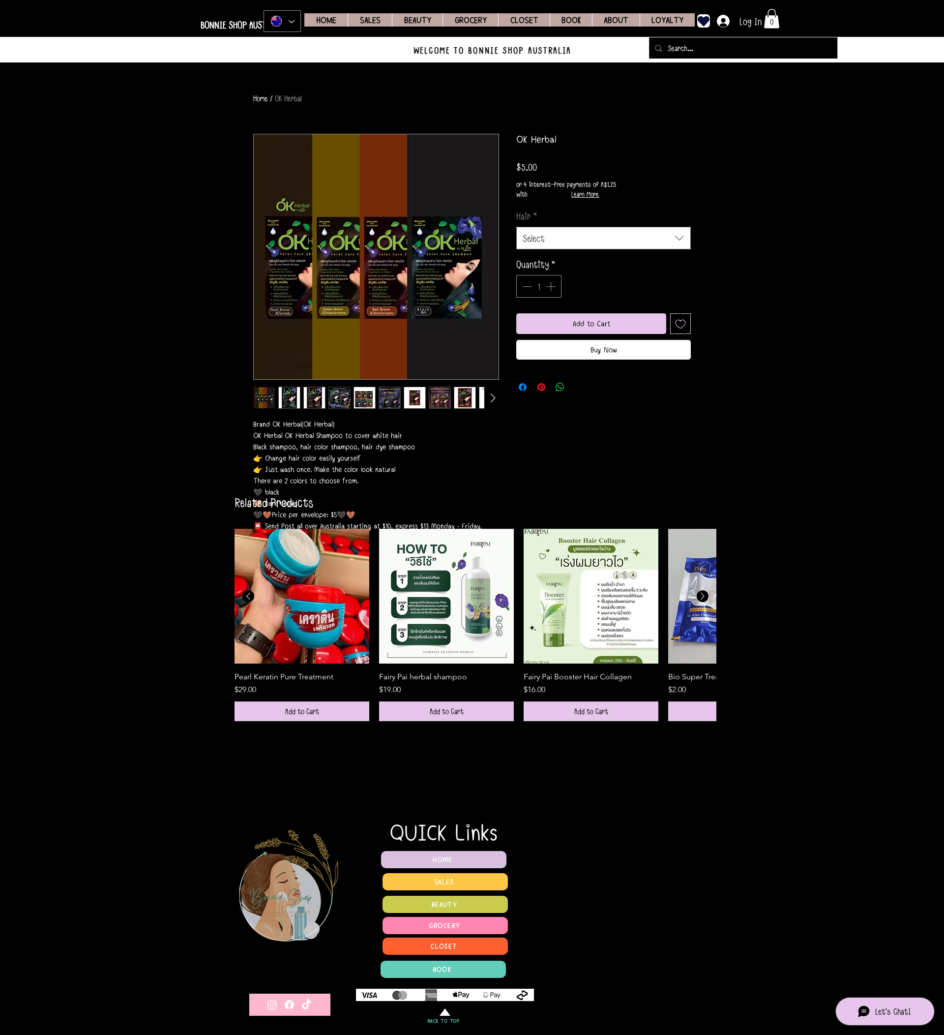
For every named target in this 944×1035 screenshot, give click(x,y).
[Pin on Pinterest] (541, 387)
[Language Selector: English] (282, 21)
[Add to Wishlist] (680, 323)
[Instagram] (272, 1005)
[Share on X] (579, 387)
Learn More (585, 194)
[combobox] (603, 238)
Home (260, 98)
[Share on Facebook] (523, 387)
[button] (772, 18)
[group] (475, 625)
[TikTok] (306, 1005)
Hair (526, 216)
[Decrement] (526, 286)
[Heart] (703, 21)
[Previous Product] (248, 596)
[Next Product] (702, 596)
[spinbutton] (538, 286)
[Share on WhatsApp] (560, 387)
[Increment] (551, 286)
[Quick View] (302, 596)
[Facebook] (289, 1005)
